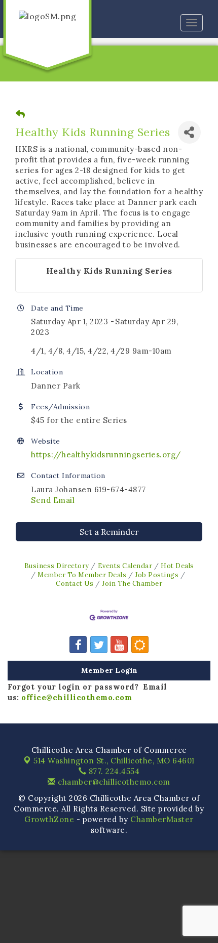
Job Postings (156, 575)
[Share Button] (189, 132)
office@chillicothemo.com (76, 697)
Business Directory (56, 566)
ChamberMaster (162, 819)
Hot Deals (177, 566)
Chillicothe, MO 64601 (114, 760)
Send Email (53, 500)
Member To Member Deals (82, 575)
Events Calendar (125, 566)
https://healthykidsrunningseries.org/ (106, 454)
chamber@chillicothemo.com (113, 782)
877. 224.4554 (112, 771)
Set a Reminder (109, 532)
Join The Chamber (132, 583)
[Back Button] (20, 114)
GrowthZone (49, 819)
